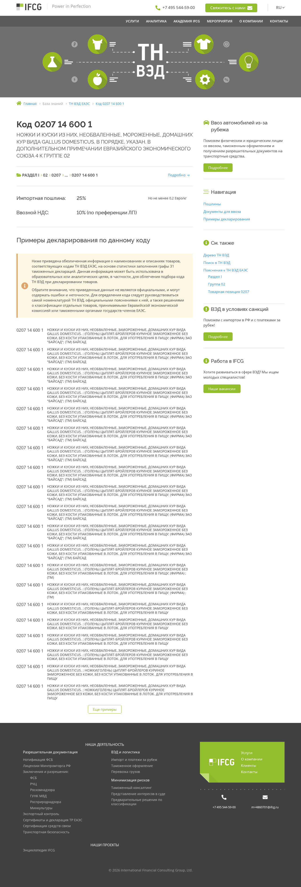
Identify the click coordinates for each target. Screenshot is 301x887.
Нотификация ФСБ (38, 760)
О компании (251, 759)
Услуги (247, 752)
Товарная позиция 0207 (228, 291)
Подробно (177, 175)
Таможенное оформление (132, 766)
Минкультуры (41, 808)
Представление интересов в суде (138, 794)
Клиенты (248, 765)
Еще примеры (105, 709)
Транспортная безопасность (46, 832)
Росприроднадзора (45, 802)
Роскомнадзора (42, 790)
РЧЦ (33, 784)
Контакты (249, 771)
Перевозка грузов (125, 772)
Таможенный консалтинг (131, 788)
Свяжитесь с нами (228, 7)
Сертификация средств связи (47, 826)
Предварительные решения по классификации (136, 802)
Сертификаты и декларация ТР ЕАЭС (52, 820)
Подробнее (218, 167)
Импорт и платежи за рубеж (134, 760)
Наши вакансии (222, 388)
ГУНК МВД (38, 796)
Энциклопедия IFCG (39, 850)
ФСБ (33, 778)
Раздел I (215, 276)
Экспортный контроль (41, 814)
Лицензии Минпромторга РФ (47, 766)
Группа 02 (216, 284)
